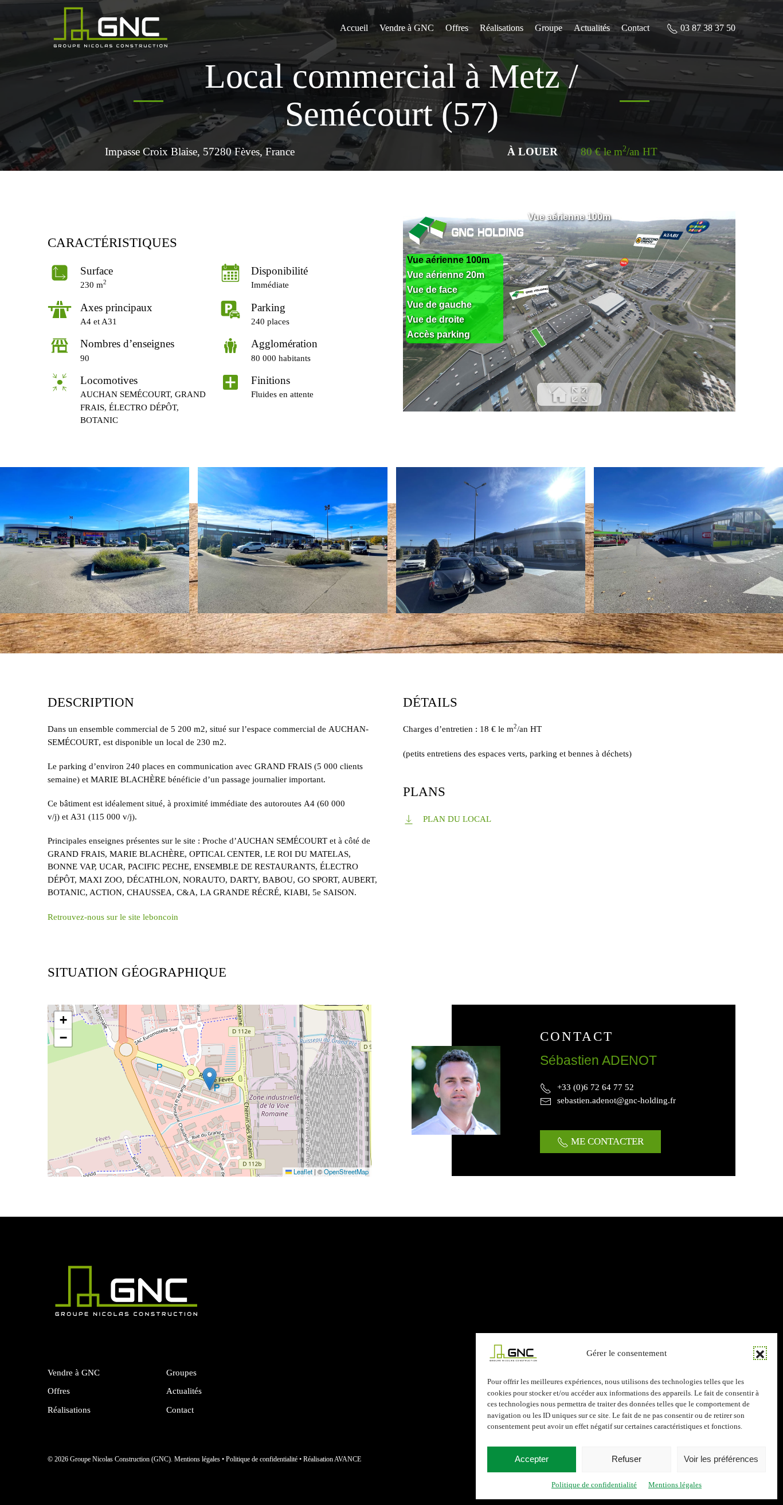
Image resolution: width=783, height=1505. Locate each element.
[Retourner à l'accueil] (111, 28)
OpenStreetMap (346, 1171)
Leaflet (302, 1171)
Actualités (592, 28)
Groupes (181, 1372)
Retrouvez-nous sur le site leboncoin (113, 917)
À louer (532, 152)
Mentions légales (675, 1484)
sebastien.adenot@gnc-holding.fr (616, 1100)
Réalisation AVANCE (332, 1459)
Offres (456, 28)
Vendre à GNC (406, 28)
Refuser (626, 1459)
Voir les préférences (721, 1459)
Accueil (354, 28)
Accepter (532, 1459)
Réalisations (501, 28)
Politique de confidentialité (594, 1484)
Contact (635, 28)
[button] (760, 1353)
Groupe (548, 28)
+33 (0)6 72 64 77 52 (595, 1087)
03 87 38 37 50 (706, 28)
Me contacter (606, 1141)
